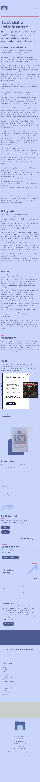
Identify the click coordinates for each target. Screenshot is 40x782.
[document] (20, 391)
